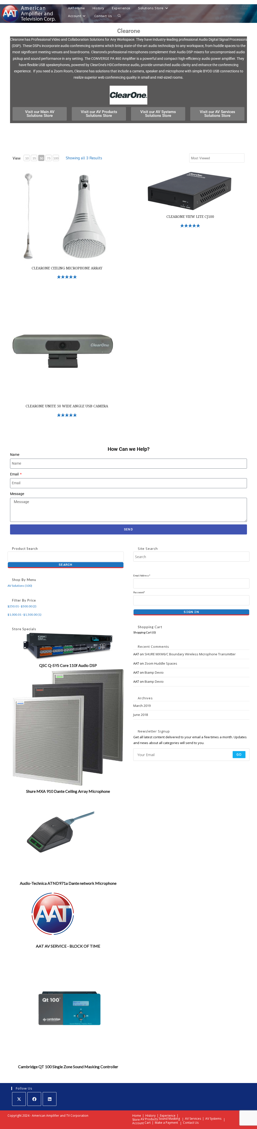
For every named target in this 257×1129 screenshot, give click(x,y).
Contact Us (191, 1122)
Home (136, 1115)
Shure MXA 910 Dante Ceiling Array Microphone (68, 791)
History (150, 1115)
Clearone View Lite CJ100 (190, 217)
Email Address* (141, 575)
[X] (19, 1099)
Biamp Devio (154, 672)
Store (136, 1119)
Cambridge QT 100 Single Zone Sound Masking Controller (68, 1066)
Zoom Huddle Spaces (161, 663)
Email (14, 474)
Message (17, 494)
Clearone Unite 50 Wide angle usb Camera (67, 406)
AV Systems (213, 1118)
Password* (139, 592)
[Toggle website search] (119, 16)
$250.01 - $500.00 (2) (22, 606)
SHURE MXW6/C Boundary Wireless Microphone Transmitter (190, 654)
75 (48, 158)
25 (34, 158)
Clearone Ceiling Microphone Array (67, 268)
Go (239, 754)
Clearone (128, 31)
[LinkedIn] (49, 1099)
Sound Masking (169, 1118)
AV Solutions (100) (20, 585)
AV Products (149, 1119)
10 (27, 158)
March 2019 (142, 705)
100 (55, 158)
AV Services (193, 1118)
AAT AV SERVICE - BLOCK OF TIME (68, 946)
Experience (167, 1115)
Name (14, 455)
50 (41, 158)
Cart (148, 1122)
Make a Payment (166, 1122)
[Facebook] (34, 1099)
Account (138, 1123)
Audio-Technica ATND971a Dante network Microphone (68, 883)
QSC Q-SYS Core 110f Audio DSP (68, 665)
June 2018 (140, 714)
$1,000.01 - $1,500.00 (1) (24, 614)
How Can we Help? (129, 449)
